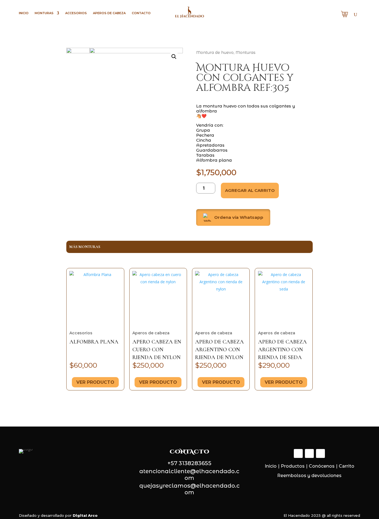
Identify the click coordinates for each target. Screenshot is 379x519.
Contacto (141, 13)
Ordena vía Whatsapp (238, 217)
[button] (254, 217)
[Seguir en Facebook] (298, 453)
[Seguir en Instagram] (309, 453)
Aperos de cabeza (109, 13)
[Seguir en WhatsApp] (320, 453)
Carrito (346, 466)
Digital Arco (85, 515)
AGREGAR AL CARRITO (250, 190)
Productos (293, 466)
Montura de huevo (215, 52)
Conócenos (322, 466)
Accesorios (76, 13)
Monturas (44, 13)
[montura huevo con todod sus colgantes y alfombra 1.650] (136, 110)
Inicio (24, 13)
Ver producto (95, 382)
